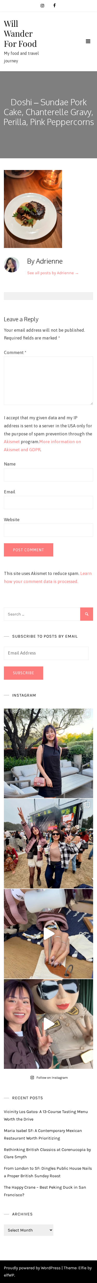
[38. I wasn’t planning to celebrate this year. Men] (48, 753)
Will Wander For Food (20, 33)
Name (10, 464)
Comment (15, 352)
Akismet (12, 441)
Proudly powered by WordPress (33, 1267)
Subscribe (23, 673)
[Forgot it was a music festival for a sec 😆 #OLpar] (48, 934)
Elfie (82, 1267)
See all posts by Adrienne (53, 272)
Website (11, 519)
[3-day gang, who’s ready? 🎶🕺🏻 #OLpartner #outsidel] (48, 1024)
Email (9, 491)
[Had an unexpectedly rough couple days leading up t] (48, 843)
